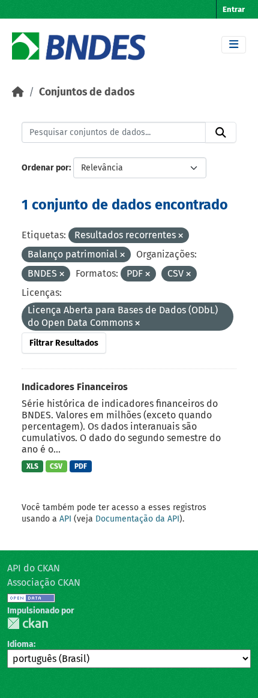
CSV (56, 466)
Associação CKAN (43, 582)
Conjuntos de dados (86, 92)
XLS (32, 466)
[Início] (18, 92)
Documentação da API (137, 519)
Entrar (234, 9)
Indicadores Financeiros (75, 387)
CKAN (27, 623)
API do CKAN (33, 568)
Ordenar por (45, 168)
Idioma (20, 644)
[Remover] (180, 236)
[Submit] (220, 132)
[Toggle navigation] (233, 44)
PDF (80, 466)
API (65, 519)
